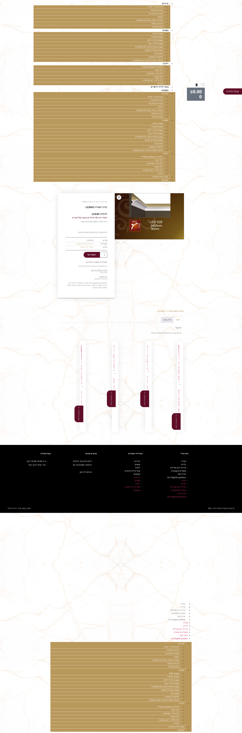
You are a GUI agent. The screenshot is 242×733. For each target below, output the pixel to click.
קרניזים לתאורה (156, 10)
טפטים (165, 30)
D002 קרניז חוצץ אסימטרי (178, 364)
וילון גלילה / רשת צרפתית (153, 80)
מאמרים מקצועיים (178, 471)
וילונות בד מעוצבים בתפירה (152, 67)
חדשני (91, 247)
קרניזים (165, 3)
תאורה (82, 247)
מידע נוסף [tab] (167, 320)
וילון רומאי (159, 70)
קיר (87, 247)
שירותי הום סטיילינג (178, 467)
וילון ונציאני (158, 77)
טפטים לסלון (158, 33)
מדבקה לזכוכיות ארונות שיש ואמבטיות (147, 60)
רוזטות (160, 17)
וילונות (166, 63)
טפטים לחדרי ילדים (155, 40)
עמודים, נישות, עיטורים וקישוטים (149, 20)
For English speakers (176, 477)
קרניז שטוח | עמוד (113, 358)
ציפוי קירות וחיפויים (160, 87)
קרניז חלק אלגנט (147, 357)
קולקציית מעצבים (156, 57)
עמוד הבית (104, 202)
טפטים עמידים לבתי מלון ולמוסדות (149, 47)
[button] (196, 85)
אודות (184, 461)
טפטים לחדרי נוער (155, 43)
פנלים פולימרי (157, 27)
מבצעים (165, 90)
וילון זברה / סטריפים (155, 73)
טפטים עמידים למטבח (154, 50)
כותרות (160, 83)
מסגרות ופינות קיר (156, 13)
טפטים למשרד (157, 37)
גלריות (183, 464)
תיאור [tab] (178, 320)
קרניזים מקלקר (157, 23)
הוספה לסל (91, 255)
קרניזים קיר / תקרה (155, 7)
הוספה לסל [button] (176, 421)
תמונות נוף (159, 53)
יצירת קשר (181, 474)
